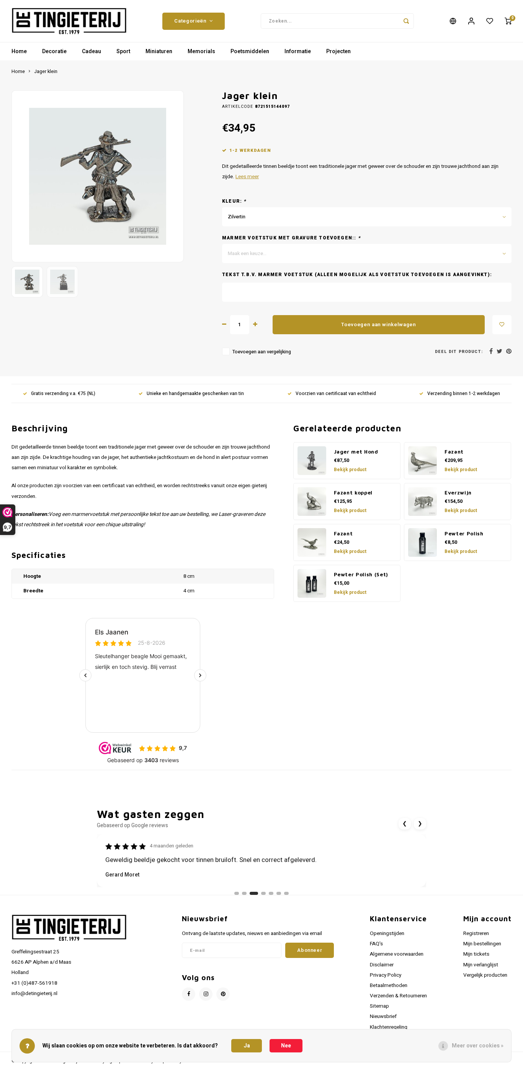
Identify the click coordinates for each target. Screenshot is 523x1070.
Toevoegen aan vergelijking (261, 351)
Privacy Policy (385, 975)
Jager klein (45, 71)
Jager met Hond (356, 452)
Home (19, 51)
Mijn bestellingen (482, 944)
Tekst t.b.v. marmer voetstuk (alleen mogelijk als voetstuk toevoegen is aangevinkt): (357, 275)
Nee (286, 1046)
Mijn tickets (476, 954)
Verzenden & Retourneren (398, 996)
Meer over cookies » (477, 1046)
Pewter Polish (464, 533)
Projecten (338, 51)
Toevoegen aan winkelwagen (378, 324)
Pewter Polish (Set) (361, 574)
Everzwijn (458, 492)
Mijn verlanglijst (480, 965)
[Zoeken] (406, 21)
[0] (508, 21)
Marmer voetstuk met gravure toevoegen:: (291, 238)
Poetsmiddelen (249, 51)
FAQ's (376, 944)
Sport (123, 51)
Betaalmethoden (388, 985)
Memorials (201, 51)
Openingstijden (387, 933)
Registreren (476, 933)
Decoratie (54, 51)
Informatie (297, 51)
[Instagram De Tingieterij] (205, 994)
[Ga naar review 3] (254, 893)
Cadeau (91, 51)
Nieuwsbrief (383, 1016)
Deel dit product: (459, 351)
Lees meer (247, 177)
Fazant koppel (353, 492)
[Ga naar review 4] (263, 893)
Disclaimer (382, 965)
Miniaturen (158, 51)
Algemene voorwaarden (396, 954)
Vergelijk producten (485, 975)
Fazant (454, 452)
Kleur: (234, 201)
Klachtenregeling (388, 1027)
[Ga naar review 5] (271, 893)
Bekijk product (350, 469)
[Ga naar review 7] (286, 893)
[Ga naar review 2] (244, 893)
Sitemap (379, 1006)
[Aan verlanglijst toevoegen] (502, 324)
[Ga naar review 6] (278, 893)
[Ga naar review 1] (236, 893)
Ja (247, 1046)
